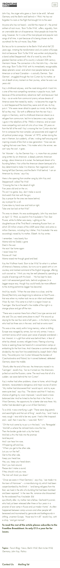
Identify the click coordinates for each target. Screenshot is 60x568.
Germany (6, 551)
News (23, 547)
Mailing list (23, 564)
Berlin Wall (32, 547)
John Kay (15, 551)
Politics (23, 551)
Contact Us (8, 564)
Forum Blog (15, 547)
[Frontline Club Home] (9, 4)
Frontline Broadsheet (13, 528)
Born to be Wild (45, 547)
